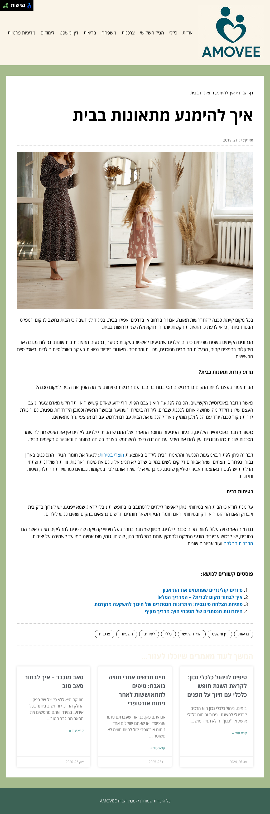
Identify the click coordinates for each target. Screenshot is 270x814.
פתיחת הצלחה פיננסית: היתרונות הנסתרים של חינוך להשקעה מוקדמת (168, 604)
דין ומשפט (69, 32)
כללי (173, 32)
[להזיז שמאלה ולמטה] (4, 7)
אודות (187, 32)
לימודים (47, 32)
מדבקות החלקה (238, 543)
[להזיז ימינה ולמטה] (7, 7)
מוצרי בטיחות (111, 455)
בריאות (90, 32)
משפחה (109, 32)
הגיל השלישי (152, 32)
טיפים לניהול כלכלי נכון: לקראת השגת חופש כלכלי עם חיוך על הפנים (217, 685)
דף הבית (246, 93)
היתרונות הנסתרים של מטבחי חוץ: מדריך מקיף (194, 611)
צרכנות (128, 32)
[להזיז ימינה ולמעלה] (7, 4)
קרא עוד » (239, 733)
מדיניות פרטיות (21, 32)
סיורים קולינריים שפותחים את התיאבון (203, 590)
